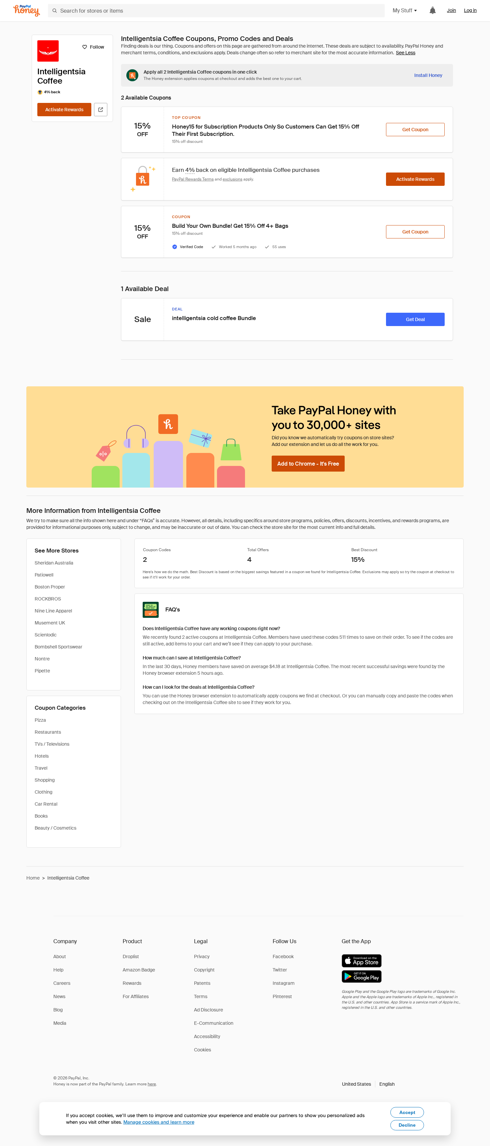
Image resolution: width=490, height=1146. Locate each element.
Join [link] (451, 10)
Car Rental (46, 804)
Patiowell (44, 575)
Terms (200, 996)
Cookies (202, 1050)
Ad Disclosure (208, 1010)
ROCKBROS (48, 599)
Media (59, 1023)
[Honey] (26, 11)
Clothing (43, 792)
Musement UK (50, 623)
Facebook (283, 956)
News (59, 996)
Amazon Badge (139, 970)
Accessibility (207, 1036)
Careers (61, 983)
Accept (407, 1112)
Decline (407, 1125)
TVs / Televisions (52, 744)
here (152, 1084)
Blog (58, 1010)
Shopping (45, 780)
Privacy (202, 956)
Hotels (42, 756)
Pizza (40, 720)
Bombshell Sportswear (58, 647)
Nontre (42, 659)
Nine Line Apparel (53, 611)
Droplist (131, 956)
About (59, 956)
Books (41, 816)
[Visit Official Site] (100, 109)
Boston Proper (50, 587)
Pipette (42, 671)
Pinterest (282, 996)
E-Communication (213, 1023)
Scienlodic (46, 635)
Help (58, 970)
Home (33, 878)
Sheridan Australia (54, 563)
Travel (41, 768)
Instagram (284, 983)
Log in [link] (470, 10)
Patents (202, 983)
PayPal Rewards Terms (193, 179)
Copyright (204, 970)
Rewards (132, 983)
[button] (368, 1084)
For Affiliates (136, 996)
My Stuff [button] (402, 10)
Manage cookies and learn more (158, 1122)
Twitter (280, 970)
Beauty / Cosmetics (55, 828)
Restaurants (48, 732)
